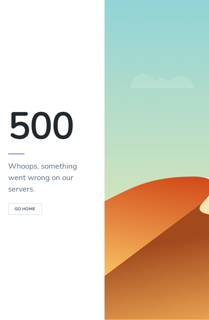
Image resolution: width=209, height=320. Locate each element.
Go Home (25, 209)
